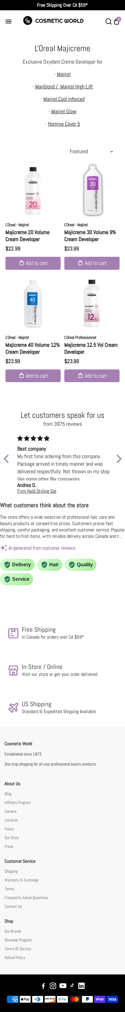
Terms (9, 888)
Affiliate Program (18, 802)
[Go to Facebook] (43, 987)
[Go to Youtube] (63, 987)
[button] (7, 459)
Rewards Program (18, 940)
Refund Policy (15, 957)
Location (11, 820)
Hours (9, 829)
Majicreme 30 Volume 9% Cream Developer (90, 236)
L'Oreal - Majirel (17, 224)
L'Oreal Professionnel (80, 337)
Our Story (12, 837)
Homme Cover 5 (64, 123)
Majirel (64, 74)
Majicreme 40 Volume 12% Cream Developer (32, 348)
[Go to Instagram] (53, 987)
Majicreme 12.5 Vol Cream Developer (91, 348)
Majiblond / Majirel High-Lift (64, 86)
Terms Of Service (18, 948)
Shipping (11, 871)
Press (9, 846)
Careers (10, 811)
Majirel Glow (63, 111)
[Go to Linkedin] (81, 987)
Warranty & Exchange (22, 880)
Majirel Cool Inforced (64, 98)
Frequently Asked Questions (26, 897)
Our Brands (13, 931)
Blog (8, 793)
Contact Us (13, 906)
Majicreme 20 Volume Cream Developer (27, 236)
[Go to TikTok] (72, 987)
